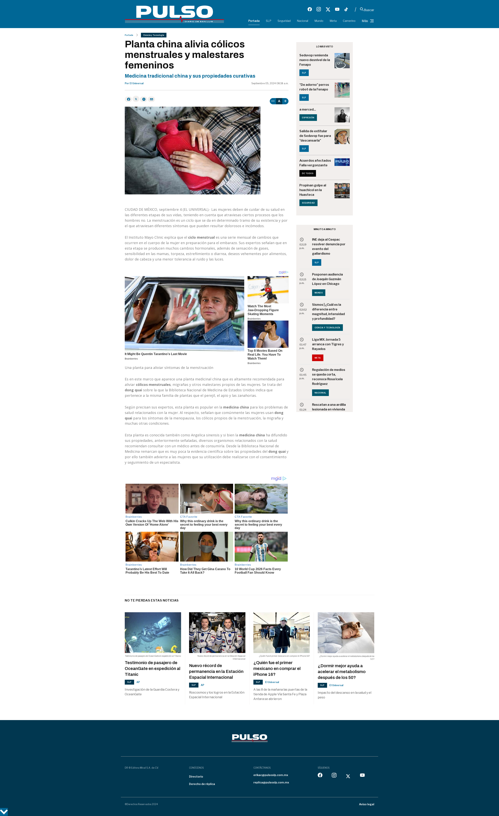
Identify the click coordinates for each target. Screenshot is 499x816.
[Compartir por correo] (151, 99)
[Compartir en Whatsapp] (143, 99)
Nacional (302, 20)
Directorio (196, 776)
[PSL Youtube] (337, 9)
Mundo (318, 20)
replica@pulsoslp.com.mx (271, 782)
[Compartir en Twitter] (136, 99)
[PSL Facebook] (310, 9)
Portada (254, 20)
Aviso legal (366, 804)
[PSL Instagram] (319, 9)
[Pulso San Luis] (174, 14)
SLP (268, 20)
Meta (333, 20)
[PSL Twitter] (328, 9)
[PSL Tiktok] (346, 9)
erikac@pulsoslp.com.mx (270, 775)
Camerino (349, 20)
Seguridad (284, 20)
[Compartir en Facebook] (128, 99)
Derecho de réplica (202, 784)
